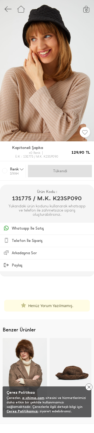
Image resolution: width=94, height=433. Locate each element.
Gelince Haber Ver (60, 171)
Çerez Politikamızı (22, 411)
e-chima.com (33, 398)
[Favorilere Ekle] (85, 132)
